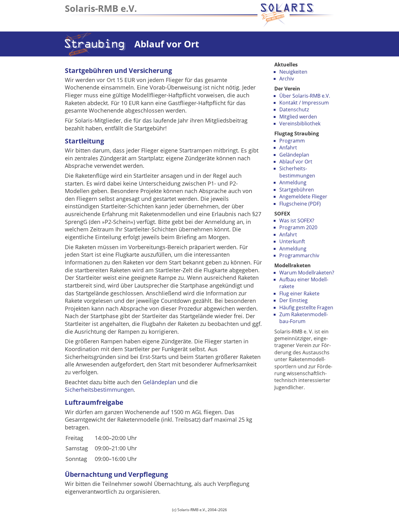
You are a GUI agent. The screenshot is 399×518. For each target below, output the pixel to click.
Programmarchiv (299, 255)
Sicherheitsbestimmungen (99, 389)
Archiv (286, 78)
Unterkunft (292, 241)
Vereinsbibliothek (299, 123)
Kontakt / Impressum (304, 102)
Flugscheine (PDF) (300, 203)
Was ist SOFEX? (296, 220)
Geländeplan (294, 154)
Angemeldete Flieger (303, 196)
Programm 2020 (298, 227)
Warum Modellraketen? (306, 272)
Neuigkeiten (293, 71)
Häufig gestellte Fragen (306, 307)
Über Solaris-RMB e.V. (304, 95)
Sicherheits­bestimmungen (297, 172)
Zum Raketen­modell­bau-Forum (303, 318)
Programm (292, 140)
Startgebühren (296, 189)
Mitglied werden (298, 116)
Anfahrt (288, 147)
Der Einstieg (293, 300)
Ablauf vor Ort (295, 161)
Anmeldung (292, 182)
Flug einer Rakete (299, 293)
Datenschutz (294, 109)
